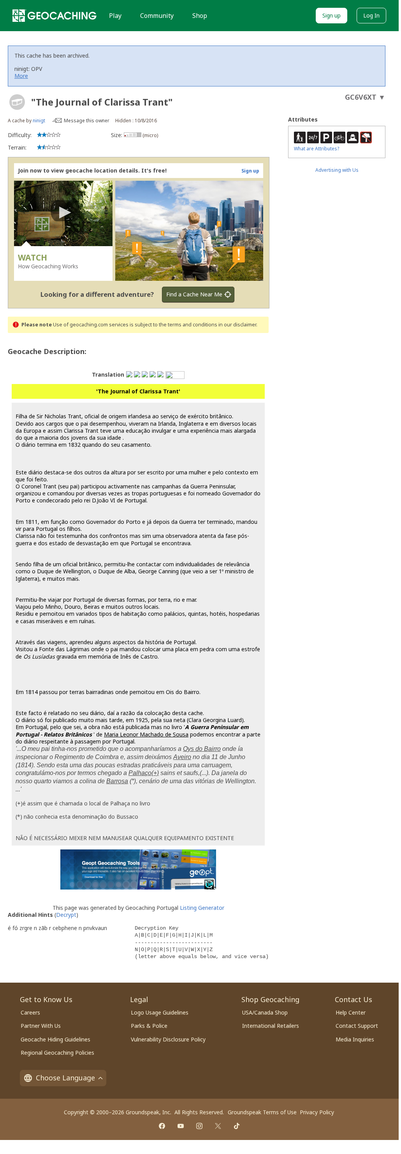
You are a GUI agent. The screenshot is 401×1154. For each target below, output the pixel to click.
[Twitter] (218, 1126)
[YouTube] (180, 1126)
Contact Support (357, 1025)
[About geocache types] (17, 102)
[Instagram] (199, 1126)
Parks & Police (149, 1025)
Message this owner (86, 120)
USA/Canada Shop (265, 1012)
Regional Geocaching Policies (57, 1052)
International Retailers (270, 1025)
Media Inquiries (355, 1039)
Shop (199, 15)
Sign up (331, 15)
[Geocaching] (54, 15)
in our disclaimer (237, 324)
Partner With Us (41, 1025)
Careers (30, 1012)
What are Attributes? (316, 148)
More (21, 75)
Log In (371, 15)
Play (115, 15)
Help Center (351, 1012)
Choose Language (65, 1077)
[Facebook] (162, 1126)
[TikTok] (236, 1126)
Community (157, 15)
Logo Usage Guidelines (159, 1012)
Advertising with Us (337, 170)
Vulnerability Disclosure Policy (168, 1039)
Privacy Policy (317, 1112)
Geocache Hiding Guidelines (55, 1039)
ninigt (39, 120)
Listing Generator (202, 907)
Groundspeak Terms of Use (262, 1112)
